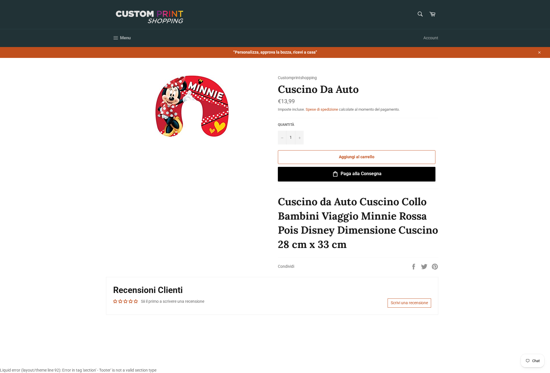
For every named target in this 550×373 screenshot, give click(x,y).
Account (430, 38)
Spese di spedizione (322, 109)
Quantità (286, 125)
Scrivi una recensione (409, 302)
